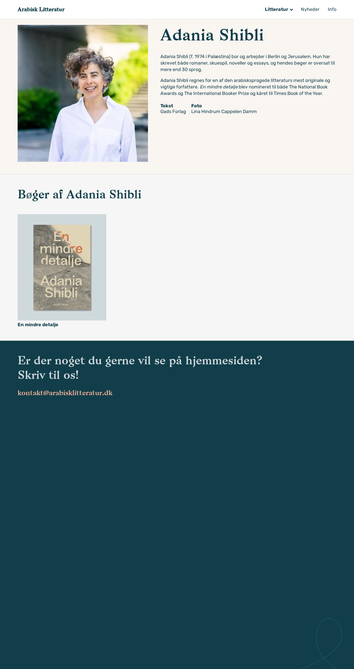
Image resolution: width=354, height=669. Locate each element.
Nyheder (310, 9)
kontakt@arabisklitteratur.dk (65, 392)
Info (332, 9)
